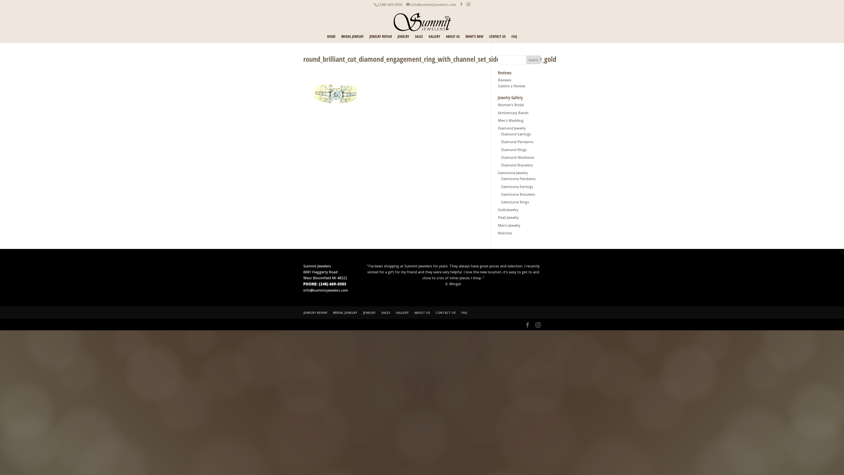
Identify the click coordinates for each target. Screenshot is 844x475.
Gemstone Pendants (518, 178)
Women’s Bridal (511, 104)
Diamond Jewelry (512, 128)
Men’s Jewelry (509, 225)
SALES (419, 37)
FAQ (514, 37)
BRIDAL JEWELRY (352, 37)
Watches (505, 233)
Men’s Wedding (511, 120)
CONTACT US (497, 37)
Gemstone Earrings (517, 186)
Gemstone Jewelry (513, 172)
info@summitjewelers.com (325, 290)
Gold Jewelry (508, 209)
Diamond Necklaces (517, 157)
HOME (331, 37)
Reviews (504, 80)
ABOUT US (453, 37)
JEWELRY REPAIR (380, 37)
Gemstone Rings (515, 202)
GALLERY (434, 37)
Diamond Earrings (516, 134)
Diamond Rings (514, 149)
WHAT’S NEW (474, 37)
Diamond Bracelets (517, 165)
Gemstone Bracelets (518, 194)
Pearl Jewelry (508, 217)
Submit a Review (511, 86)
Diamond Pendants (517, 141)
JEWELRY (403, 37)
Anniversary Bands (513, 112)
